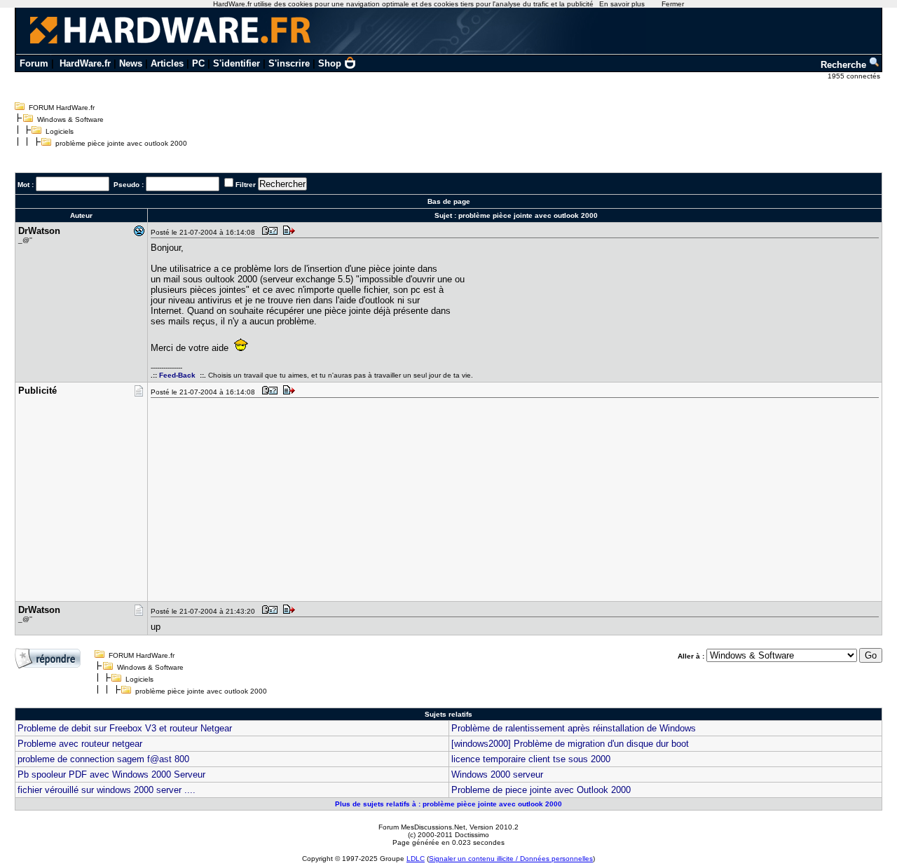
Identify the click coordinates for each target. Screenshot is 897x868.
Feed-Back (177, 375)
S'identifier (236, 63)
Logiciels (60, 131)
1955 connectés (855, 76)
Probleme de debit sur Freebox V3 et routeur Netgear (125, 728)
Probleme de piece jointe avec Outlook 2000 (541, 790)
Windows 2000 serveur (497, 774)
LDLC (415, 858)
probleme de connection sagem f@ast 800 (103, 759)
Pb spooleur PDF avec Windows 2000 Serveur (111, 774)
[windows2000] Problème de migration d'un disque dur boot (570, 743)
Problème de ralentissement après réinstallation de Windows (573, 728)
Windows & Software (70, 119)
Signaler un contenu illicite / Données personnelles (511, 858)
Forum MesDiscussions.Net (421, 827)
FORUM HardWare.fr (62, 107)
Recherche (845, 65)
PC (198, 63)
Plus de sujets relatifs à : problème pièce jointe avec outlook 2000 (448, 804)
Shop (329, 63)
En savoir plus (622, 4)
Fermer (673, 4)
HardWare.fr (85, 63)
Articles (167, 63)
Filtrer (245, 184)
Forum (34, 63)
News (130, 63)
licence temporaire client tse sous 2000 (530, 759)
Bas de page (448, 201)
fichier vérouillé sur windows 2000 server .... (107, 790)
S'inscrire (289, 63)
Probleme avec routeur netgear (80, 743)
